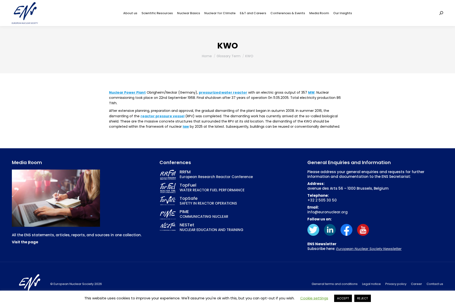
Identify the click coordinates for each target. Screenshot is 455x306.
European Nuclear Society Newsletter (369, 248)
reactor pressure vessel (162, 116)
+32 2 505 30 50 (322, 200)
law (186, 126)
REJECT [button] (362, 298)
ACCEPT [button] (343, 298)
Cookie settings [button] (314, 298)
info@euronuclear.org (327, 212)
